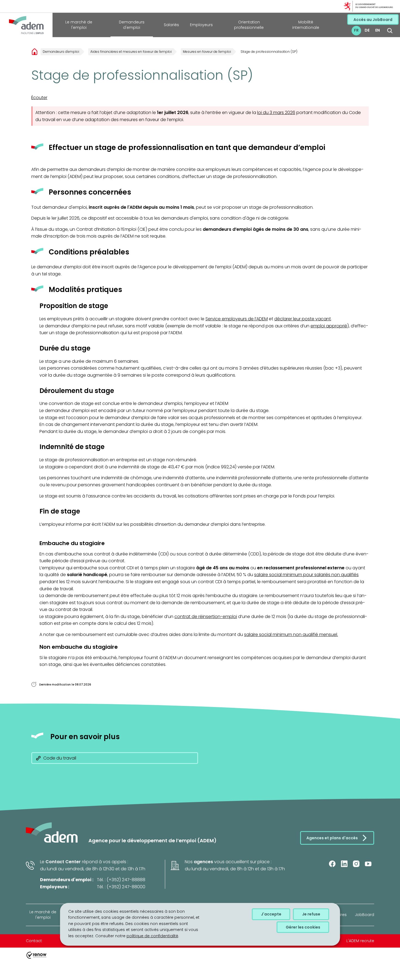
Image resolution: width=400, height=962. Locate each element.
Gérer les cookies (303, 927)
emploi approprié (328, 326)
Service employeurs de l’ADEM (236, 319)
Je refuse (311, 914)
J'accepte (271, 914)
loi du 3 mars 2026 (276, 112)
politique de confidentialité (152, 936)
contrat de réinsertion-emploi (205, 616)
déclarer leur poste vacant (302, 319)
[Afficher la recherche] (390, 30)
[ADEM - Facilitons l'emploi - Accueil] (26, 25)
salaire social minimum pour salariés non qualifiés (306, 574)
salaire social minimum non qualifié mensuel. (291, 634)
